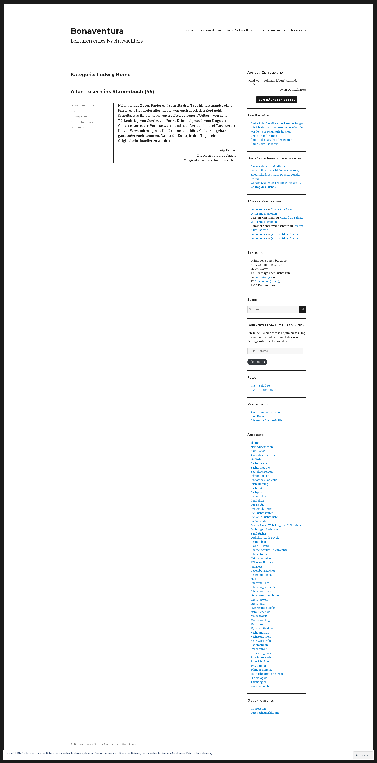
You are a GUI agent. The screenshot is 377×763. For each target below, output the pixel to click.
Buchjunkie (258, 488)
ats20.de (256, 459)
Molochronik (259, 616)
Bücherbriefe (259, 463)
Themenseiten (269, 30)
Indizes (296, 30)
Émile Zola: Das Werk (264, 144)
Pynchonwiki (259, 649)
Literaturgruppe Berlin (265, 587)
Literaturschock (261, 591)
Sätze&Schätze (260, 661)
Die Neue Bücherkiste (264, 517)
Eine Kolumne (260, 416)
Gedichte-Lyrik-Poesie (265, 537)
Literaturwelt (259, 599)
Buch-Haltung (259, 484)
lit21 (253, 579)
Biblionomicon (260, 476)
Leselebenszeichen (263, 570)
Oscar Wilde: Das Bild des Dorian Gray (275, 170)
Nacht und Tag (260, 632)
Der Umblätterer (261, 509)
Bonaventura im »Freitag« (268, 166)
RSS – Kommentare (263, 390)
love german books (263, 608)
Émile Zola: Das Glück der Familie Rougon (277, 123)
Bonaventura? (210, 30)
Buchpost (257, 492)
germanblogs (259, 542)
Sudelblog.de (259, 678)
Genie (74, 122)
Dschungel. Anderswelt (265, 529)
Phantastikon (259, 645)
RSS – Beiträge (260, 385)
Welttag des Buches (263, 187)
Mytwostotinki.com (263, 628)
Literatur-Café (260, 583)
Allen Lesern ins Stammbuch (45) (112, 91)
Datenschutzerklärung (265, 712)
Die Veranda (258, 521)
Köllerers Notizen (262, 562)
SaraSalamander (262, 657)
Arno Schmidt (237, 30)
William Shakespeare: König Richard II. (276, 183)
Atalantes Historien (263, 455)
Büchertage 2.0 (260, 467)
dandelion (257, 500)
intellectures (259, 554)
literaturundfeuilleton (265, 595)
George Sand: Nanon (264, 136)
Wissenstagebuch (262, 686)
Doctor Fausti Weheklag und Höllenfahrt (276, 525)
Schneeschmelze (261, 669)
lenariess (257, 566)
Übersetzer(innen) (267, 281)
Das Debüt (257, 504)
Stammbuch (87, 122)
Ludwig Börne (80, 116)
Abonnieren (257, 362)
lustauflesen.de (260, 612)
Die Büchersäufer (262, 513)
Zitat (74, 111)
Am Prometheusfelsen (265, 412)
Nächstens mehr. (261, 636)
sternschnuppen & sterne (267, 674)
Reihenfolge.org (261, 653)
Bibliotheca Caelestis (264, 480)
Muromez (257, 624)
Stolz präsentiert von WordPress (115, 744)
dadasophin (258, 496)
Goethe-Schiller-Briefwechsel (269, 550)
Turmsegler (258, 682)
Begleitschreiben (262, 471)
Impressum (258, 708)
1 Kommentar (79, 127)
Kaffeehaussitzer (262, 558)
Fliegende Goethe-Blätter (267, 420)
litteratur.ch (258, 603)
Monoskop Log (260, 620)
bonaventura (259, 209)
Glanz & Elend (260, 546)
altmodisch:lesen (262, 447)
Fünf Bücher (258, 533)
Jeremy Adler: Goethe (285, 234)
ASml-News (258, 451)
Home (188, 30)
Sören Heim (258, 665)
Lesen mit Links (261, 575)
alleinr (255, 443)
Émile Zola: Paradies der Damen (271, 140)
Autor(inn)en (264, 277)
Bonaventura (97, 31)
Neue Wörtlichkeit (262, 641)
